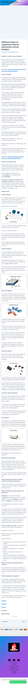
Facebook (3, 604)
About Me (14, 672)
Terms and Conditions (14, 666)
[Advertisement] (14, 20)
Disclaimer (14, 664)
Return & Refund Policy (14, 669)
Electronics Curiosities (10, 2)
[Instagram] (14, 660)
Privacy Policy (14, 663)
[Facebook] (9, 660)
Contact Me (14, 671)
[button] (18, 682)
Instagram (3, 600)
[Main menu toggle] (25, 2)
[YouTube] (18, 660)
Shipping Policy (14, 668)
